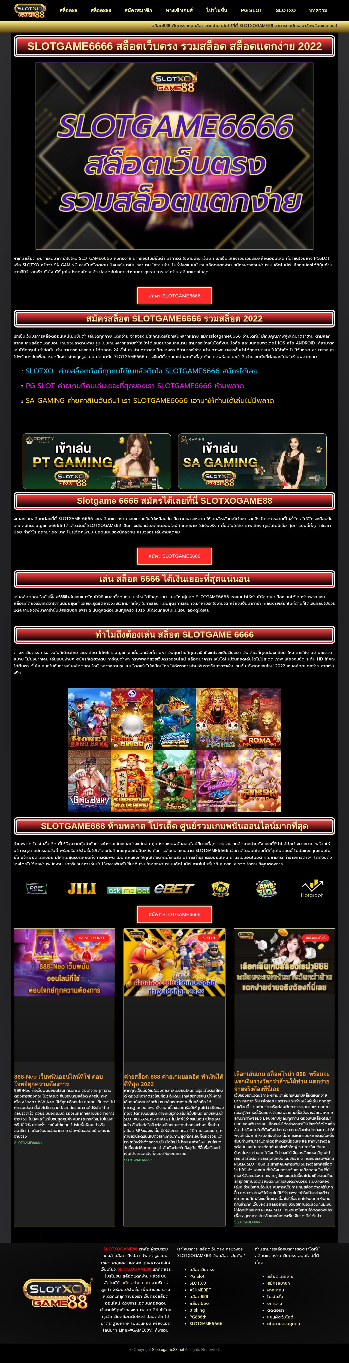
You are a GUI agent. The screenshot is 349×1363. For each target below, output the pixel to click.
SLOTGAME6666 (95, 258)
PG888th (197, 1317)
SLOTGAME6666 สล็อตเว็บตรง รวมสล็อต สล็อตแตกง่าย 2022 (174, 46)
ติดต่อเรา (275, 1310)
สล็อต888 (101, 10)
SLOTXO (286, 10)
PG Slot (196, 1276)
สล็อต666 (199, 1303)
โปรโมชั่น (216, 10)
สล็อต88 (68, 10)
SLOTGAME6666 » (28, 1143)
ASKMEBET (200, 1290)
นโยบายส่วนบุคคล (283, 1324)
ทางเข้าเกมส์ (179, 10)
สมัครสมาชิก (138, 10)
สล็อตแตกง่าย (114, 519)
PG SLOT (251, 10)
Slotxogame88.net (168, 1349)
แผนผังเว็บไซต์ (280, 1317)
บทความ (318, 10)
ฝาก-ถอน (275, 1290)
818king (197, 1310)
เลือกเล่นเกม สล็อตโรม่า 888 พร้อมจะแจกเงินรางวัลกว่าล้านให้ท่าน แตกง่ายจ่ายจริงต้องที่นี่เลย (282, 1081)
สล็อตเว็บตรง (201, 1270)
